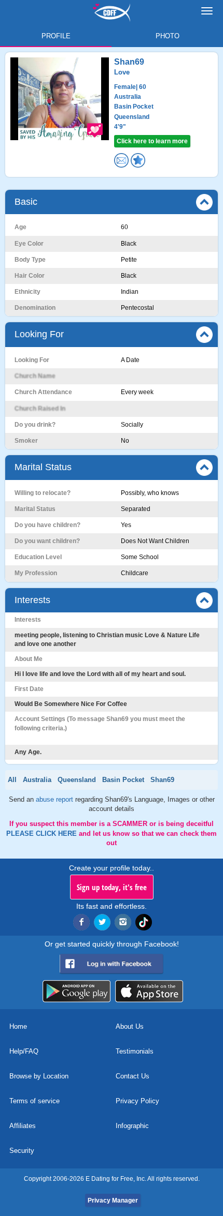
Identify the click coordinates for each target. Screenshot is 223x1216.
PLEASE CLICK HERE (42, 833)
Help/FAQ (23, 1051)
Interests (32, 600)
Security (21, 1150)
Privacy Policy (137, 1101)
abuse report (55, 799)
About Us (130, 1026)
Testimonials (135, 1051)
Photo (167, 36)
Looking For (39, 334)
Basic (26, 202)
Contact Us (132, 1076)
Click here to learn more (152, 141)
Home (18, 1026)
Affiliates (22, 1126)
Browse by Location (38, 1076)
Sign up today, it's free (112, 887)
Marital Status (43, 467)
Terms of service (34, 1101)
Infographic (132, 1126)
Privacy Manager (113, 1200)
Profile (56, 36)
